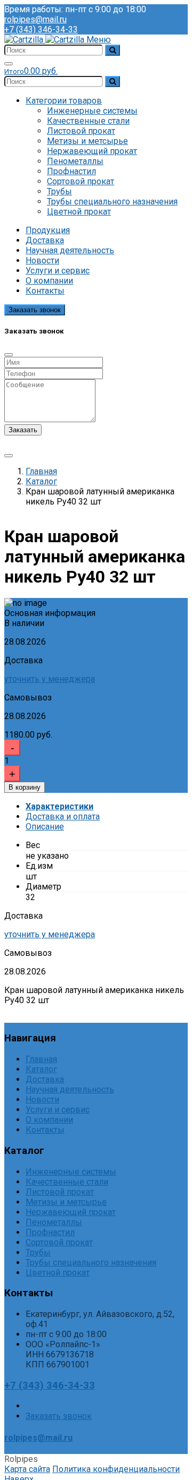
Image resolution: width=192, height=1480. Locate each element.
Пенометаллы (75, 161)
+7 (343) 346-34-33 (41, 29)
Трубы (59, 191)
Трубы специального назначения (112, 201)
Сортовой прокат (80, 181)
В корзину (25, 787)
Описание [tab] (45, 827)
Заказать (23, 430)
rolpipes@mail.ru (35, 19)
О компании (49, 281)
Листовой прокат (81, 131)
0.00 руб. (31, 71)
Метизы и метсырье (87, 141)
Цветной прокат (79, 212)
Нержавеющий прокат (92, 151)
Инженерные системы (92, 111)
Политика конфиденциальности (116, 1469)
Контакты (45, 291)
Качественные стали (88, 121)
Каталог (41, 481)
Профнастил (71, 171)
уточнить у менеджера (49, 679)
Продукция (48, 230)
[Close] (8, 354)
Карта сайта (27, 1469)
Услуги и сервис (58, 271)
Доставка (45, 240)
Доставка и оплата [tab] (63, 816)
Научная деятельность (70, 250)
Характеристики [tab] (59, 806)
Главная (41, 471)
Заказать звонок (35, 310)
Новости (42, 260)
